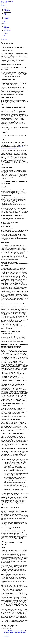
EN (4, 21)
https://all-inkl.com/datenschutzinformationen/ (12, 147)
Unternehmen (7, 10)
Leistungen (6, 9)
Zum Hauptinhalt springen (7, 1)
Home (5, 8)
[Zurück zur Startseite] (4, 2)
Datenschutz (6, 18)
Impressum (6, 17)
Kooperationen (7, 12)
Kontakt (5, 14)
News (5, 13)
